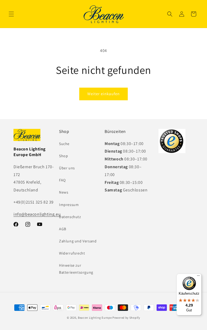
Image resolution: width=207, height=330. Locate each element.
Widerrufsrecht (72, 253)
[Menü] (198, 277)
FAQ (62, 180)
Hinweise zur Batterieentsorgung (76, 268)
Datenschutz (70, 216)
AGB (62, 228)
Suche (64, 143)
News (63, 192)
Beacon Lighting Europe (95, 317)
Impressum (69, 204)
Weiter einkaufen (103, 93)
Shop (63, 155)
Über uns (67, 168)
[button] (11, 14)
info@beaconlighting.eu (37, 214)
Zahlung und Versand (77, 241)
